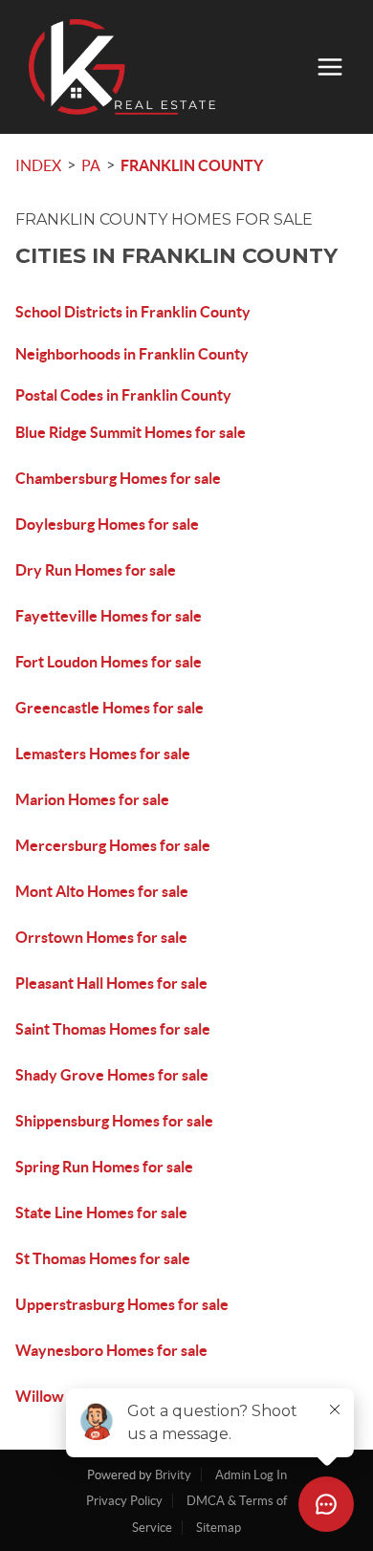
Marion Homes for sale (92, 799)
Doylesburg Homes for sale (107, 524)
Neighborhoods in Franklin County (132, 353)
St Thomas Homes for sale (102, 1258)
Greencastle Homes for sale (109, 707)
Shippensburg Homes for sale (114, 1120)
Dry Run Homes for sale (95, 570)
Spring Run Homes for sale (104, 1166)
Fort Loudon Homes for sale (108, 661)
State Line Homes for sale (101, 1212)
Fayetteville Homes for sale (108, 615)
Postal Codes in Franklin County (123, 395)
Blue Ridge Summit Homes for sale (130, 432)
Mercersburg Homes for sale (112, 845)
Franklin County (192, 165)
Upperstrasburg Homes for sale (122, 1304)
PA (90, 165)
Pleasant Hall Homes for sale (111, 983)
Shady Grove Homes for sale (111, 1074)
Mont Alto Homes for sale (101, 891)
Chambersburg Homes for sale (118, 478)
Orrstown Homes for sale (101, 937)
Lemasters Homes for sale (102, 753)
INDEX (38, 165)
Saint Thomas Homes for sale (112, 1029)
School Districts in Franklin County (133, 311)
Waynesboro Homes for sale (111, 1350)
